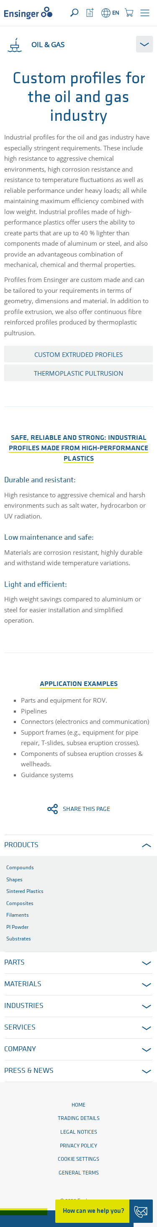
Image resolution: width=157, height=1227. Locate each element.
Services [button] (20, 1028)
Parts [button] (14, 963)
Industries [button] (24, 1006)
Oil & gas (47, 44)
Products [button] (21, 845)
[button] (145, 13)
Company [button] (20, 1049)
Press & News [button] (29, 1071)
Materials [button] (22, 984)
